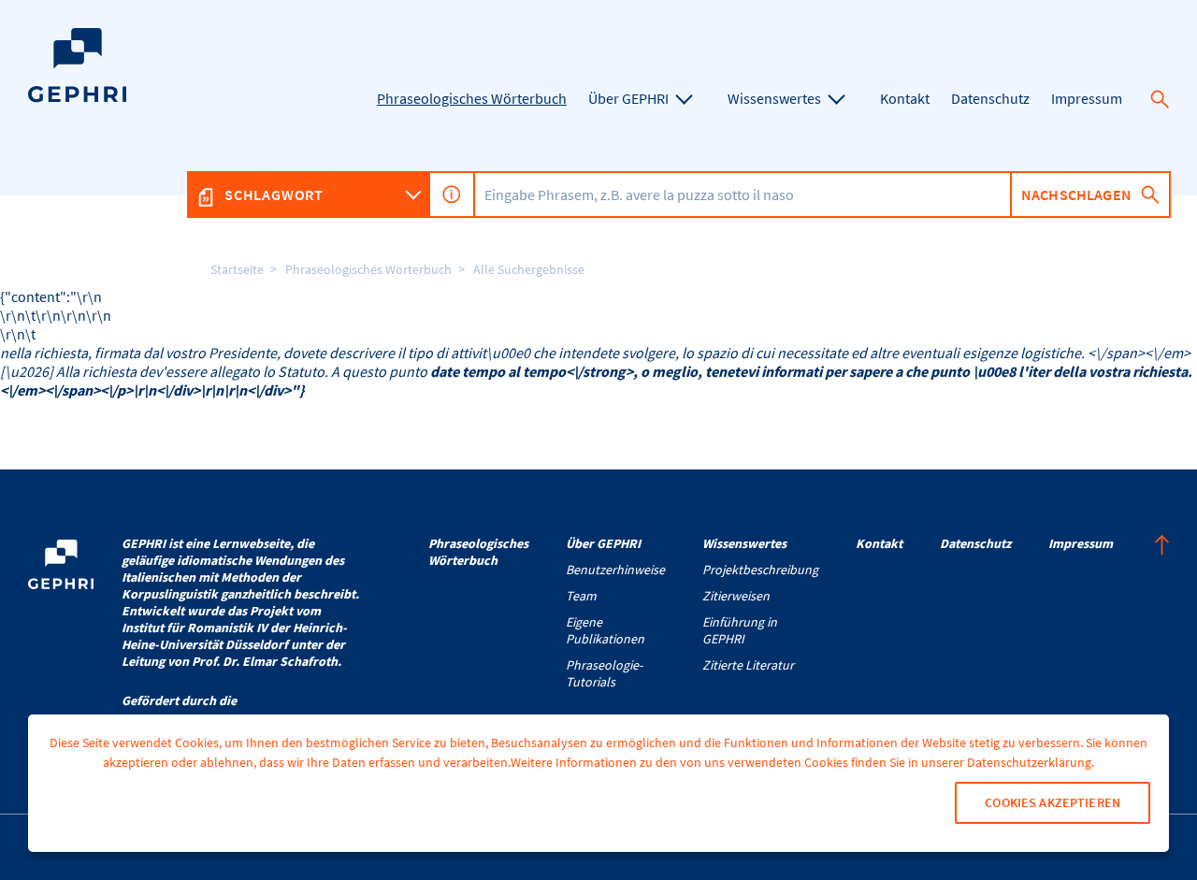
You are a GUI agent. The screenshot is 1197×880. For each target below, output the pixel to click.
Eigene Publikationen (605, 630)
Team (581, 595)
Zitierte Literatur (748, 664)
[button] (1159, 99)
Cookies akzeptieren (1052, 802)
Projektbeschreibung (760, 569)
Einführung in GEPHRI (739, 630)
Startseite (237, 269)
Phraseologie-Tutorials (604, 673)
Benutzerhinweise (615, 569)
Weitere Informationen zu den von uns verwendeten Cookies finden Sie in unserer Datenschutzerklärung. (802, 762)
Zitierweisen (736, 595)
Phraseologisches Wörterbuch (368, 269)
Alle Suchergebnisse (528, 269)
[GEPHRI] (77, 97)
